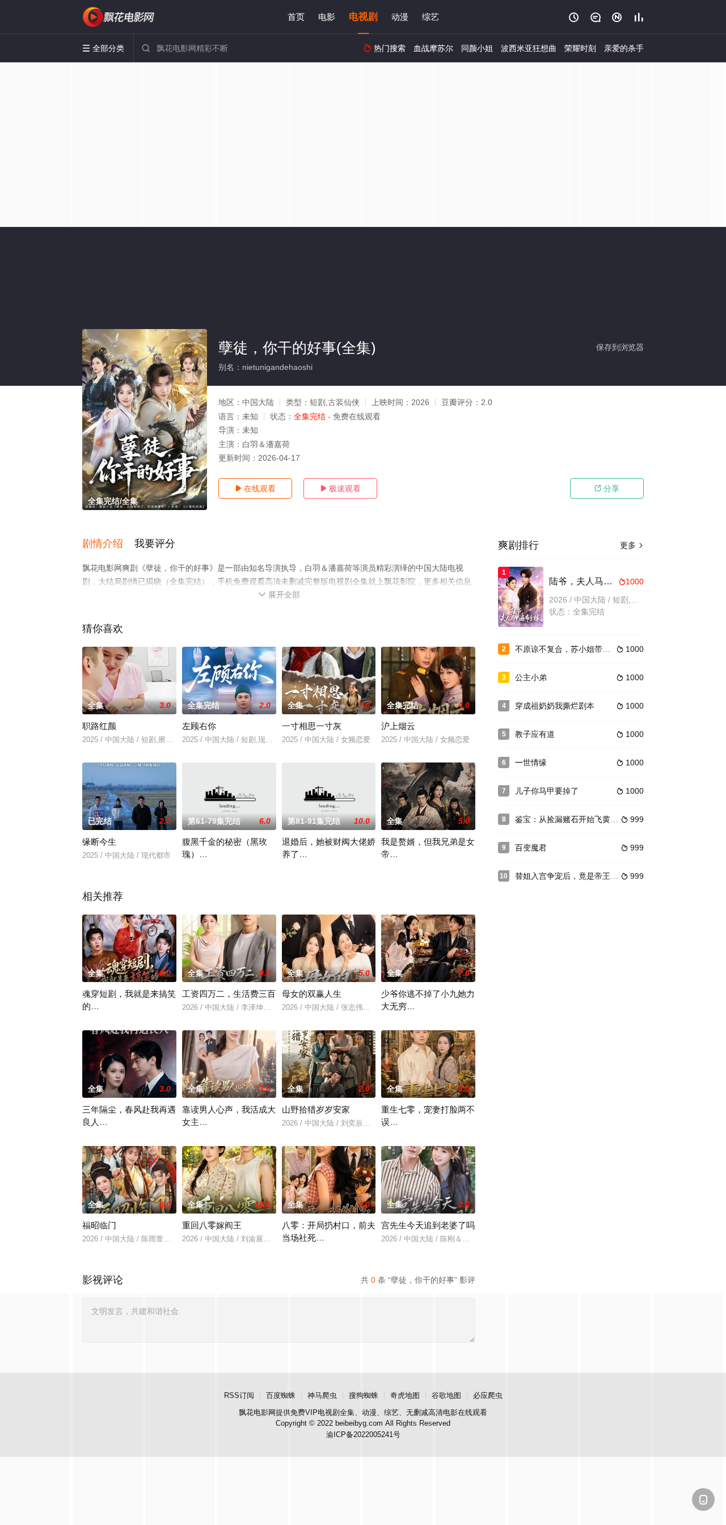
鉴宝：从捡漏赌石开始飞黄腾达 (570, 819)
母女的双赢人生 (311, 994)
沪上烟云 (398, 726)
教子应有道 (535, 734)
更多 (632, 545)
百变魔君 (531, 847)
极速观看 (340, 488)
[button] (108, 544)
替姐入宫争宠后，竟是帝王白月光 (574, 876)
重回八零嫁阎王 (212, 1225)
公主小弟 (531, 677)
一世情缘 (531, 762)
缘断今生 (99, 841)
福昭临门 (99, 1225)
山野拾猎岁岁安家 (316, 1109)
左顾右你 (199, 726)
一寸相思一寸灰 (311, 726)
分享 (606, 488)
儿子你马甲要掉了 (547, 790)
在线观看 (255, 488)
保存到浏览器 (620, 347)
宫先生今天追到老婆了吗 (428, 1225)
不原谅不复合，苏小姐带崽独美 (570, 649)
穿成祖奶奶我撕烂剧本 (554, 705)
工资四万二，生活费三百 (229, 994)
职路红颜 (99, 726)
